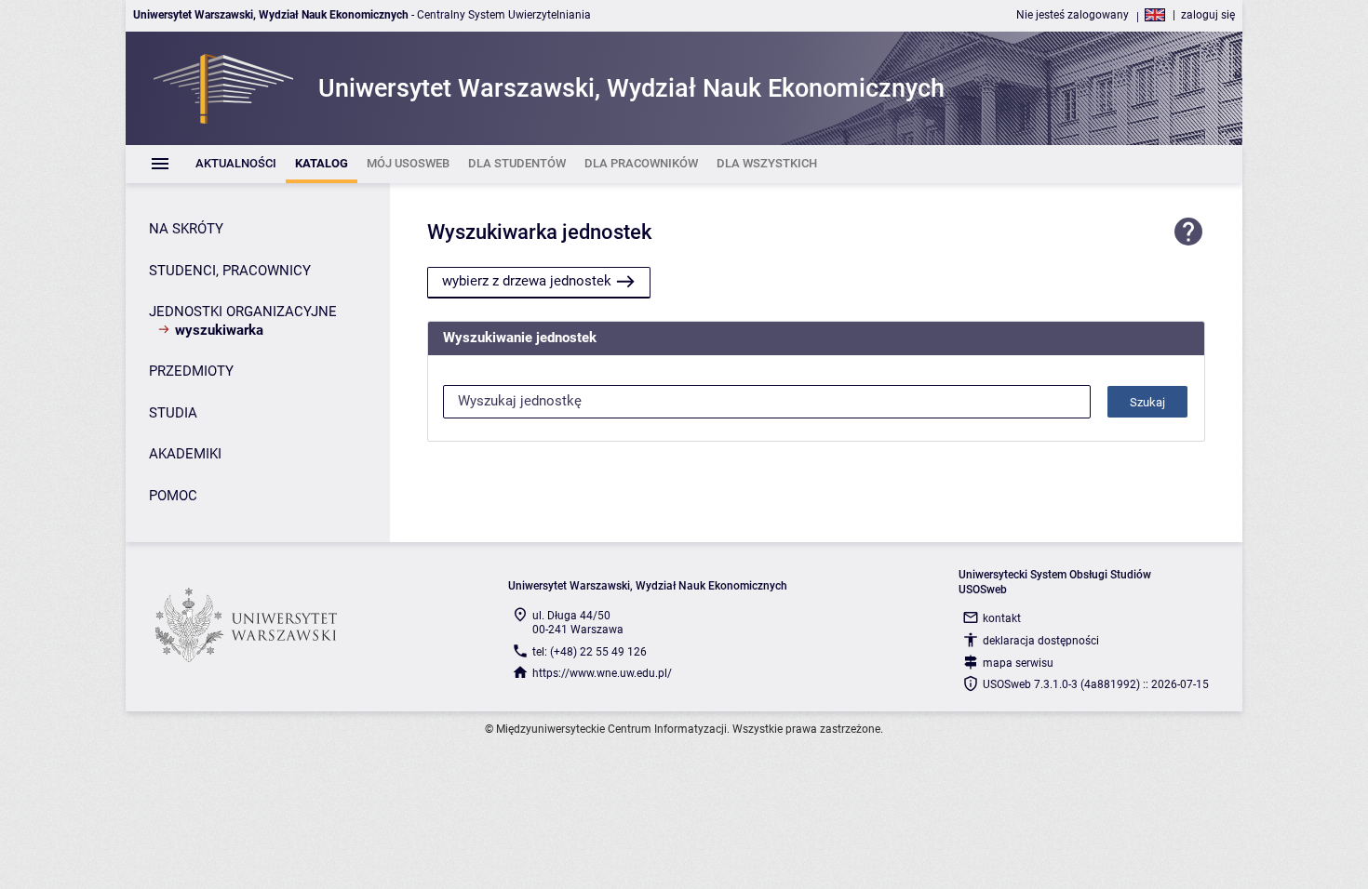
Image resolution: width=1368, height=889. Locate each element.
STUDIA (173, 413)
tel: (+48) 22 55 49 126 (589, 651)
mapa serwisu (1018, 663)
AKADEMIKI (185, 453)
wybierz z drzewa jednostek (526, 280)
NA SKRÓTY (186, 228)
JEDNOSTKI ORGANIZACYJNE (243, 311)
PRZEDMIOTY (191, 371)
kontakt (1002, 618)
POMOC (173, 495)
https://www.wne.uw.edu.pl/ (602, 673)
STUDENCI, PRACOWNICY (230, 270)
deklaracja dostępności (1041, 640)
